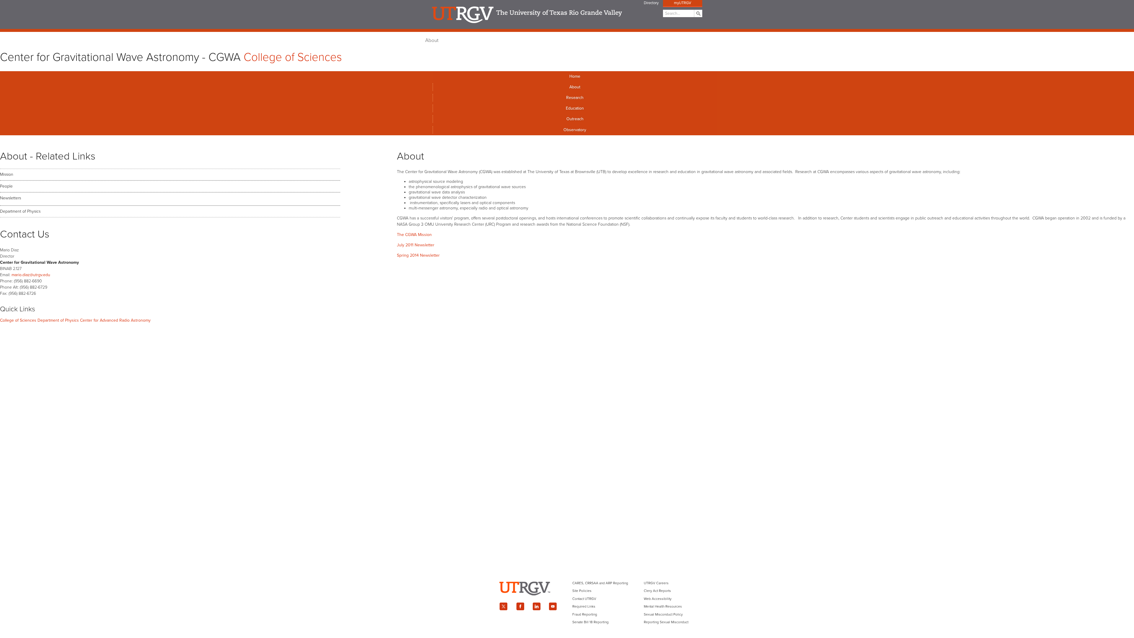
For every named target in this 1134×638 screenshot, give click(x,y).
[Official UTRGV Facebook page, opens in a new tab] (520, 606)
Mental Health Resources (663, 606)
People (6, 186)
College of (293, 57)
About (432, 40)
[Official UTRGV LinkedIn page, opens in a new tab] (536, 606)
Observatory (574, 129)
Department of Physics (20, 211)
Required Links (583, 606)
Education (575, 108)
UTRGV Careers (656, 583)
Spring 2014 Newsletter (418, 255)
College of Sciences (18, 320)
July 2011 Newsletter (415, 245)
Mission (6, 174)
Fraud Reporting (584, 614)
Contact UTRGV (584, 599)
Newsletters (10, 198)
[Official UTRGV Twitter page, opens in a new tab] (503, 606)
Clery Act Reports (657, 591)
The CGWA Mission (414, 234)
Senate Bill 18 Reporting (590, 622)
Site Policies (582, 591)
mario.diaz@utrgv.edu (31, 274)
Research (575, 97)
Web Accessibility (658, 599)
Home (574, 76)
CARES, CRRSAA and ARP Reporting (600, 583)
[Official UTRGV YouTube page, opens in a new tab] (553, 606)
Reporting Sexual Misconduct (666, 622)
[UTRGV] (567, 600)
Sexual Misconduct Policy (663, 614)
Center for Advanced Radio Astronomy (115, 320)
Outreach (575, 118)
